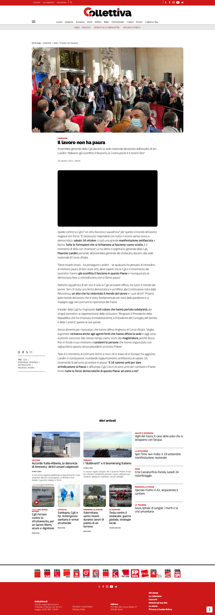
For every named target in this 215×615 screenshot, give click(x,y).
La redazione (48, 2)
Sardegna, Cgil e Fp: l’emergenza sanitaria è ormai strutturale (68, 518)
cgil (25, 359)
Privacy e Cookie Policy (160, 609)
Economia (80, 22)
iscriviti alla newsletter (106, 27)
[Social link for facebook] (169, 2)
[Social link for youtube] (177, 2)
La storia (153, 606)
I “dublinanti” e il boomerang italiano (107, 463)
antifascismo (24, 365)
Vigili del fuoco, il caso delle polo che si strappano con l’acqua (159, 437)
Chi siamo (153, 593)
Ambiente (69, 22)
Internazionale (118, 22)
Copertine (47, 43)
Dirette (139, 22)
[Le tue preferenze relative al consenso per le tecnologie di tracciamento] (209, 609)
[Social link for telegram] (182, 2)
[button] (19, 352)
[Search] (71, 2)
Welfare (98, 22)
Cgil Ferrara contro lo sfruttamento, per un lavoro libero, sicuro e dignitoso (43, 521)
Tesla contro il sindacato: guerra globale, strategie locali (120, 518)
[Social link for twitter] (165, 2)
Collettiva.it (41, 601)
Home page (36, 43)
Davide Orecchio (115, 528)
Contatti (36, 2)
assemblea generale (28, 362)
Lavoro (59, 22)
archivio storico (131, 27)
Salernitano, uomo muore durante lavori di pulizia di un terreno (93, 519)
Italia (106, 22)
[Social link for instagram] (173, 2)
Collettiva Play (151, 22)
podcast (86, 27)
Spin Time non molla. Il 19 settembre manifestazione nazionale (158, 455)
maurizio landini (26, 367)
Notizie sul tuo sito (158, 602)
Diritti (89, 22)
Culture (130, 22)
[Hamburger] (33, 21)
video (77, 27)
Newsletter (62, 2)
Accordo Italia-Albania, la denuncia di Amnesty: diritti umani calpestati (55, 464)
